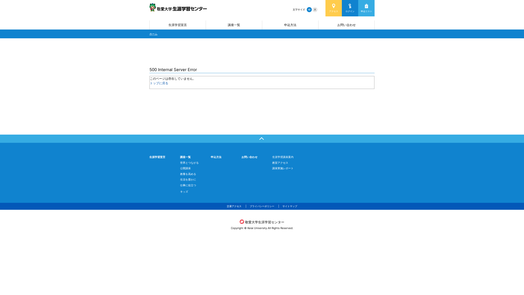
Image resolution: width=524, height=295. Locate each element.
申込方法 (290, 25)
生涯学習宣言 (177, 25)
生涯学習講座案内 (283, 157)
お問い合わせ (346, 25)
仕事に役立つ (188, 185)
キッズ (184, 191)
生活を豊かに (188, 179)
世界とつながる (189, 162)
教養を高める (188, 174)
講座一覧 (234, 25)
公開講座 (185, 168)
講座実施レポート (283, 168)
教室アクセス (280, 162)
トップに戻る (159, 83)
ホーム (153, 33)
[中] (309, 9)
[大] (315, 9)
